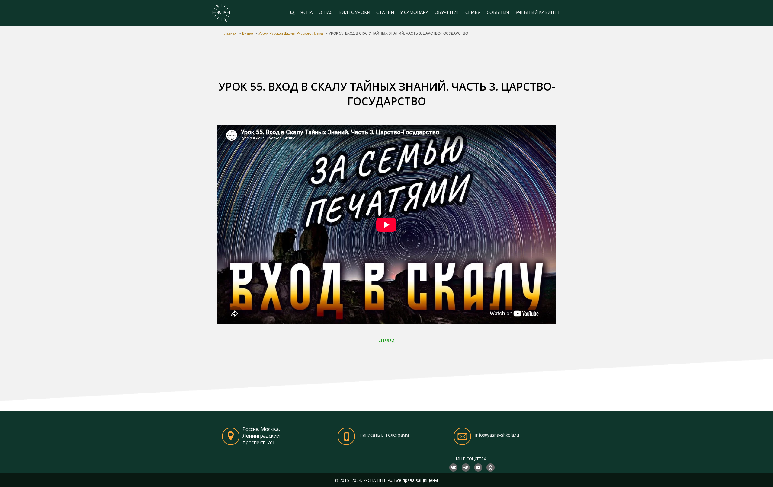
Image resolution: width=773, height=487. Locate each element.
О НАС (325, 12)
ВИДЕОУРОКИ (354, 12)
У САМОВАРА (414, 12)
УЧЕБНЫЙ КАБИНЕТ (537, 12)
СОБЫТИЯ (498, 12)
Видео (247, 33)
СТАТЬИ (385, 12)
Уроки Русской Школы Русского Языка (290, 33)
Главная (230, 33)
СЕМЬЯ (473, 12)
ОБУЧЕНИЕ (447, 12)
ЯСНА (306, 12)
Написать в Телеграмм (384, 435)
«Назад (386, 340)
